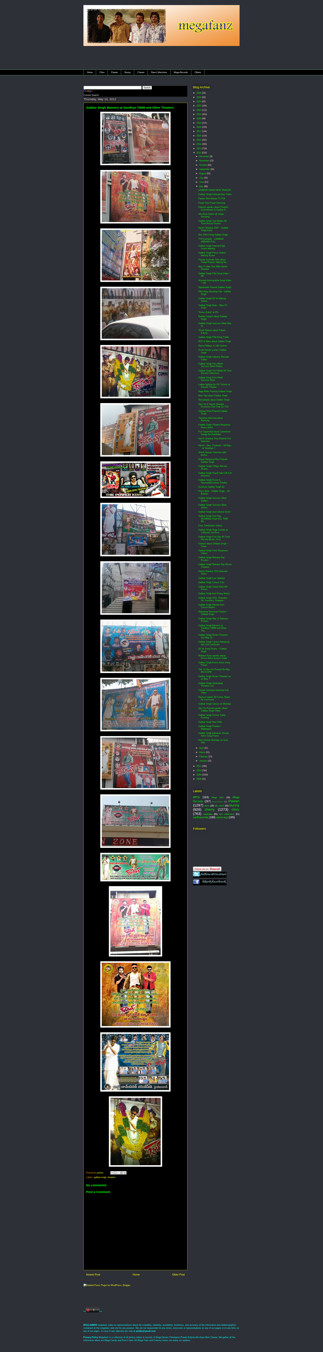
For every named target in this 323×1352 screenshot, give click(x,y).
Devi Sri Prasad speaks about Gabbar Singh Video (212, 709)
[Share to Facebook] (121, 1172)
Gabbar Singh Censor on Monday (214, 704)
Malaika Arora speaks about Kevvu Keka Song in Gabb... (213, 657)
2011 (199, 766)
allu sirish (219, 805)
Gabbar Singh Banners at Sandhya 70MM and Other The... (212, 628)
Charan (140, 72)
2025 (199, 97)
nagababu (207, 814)
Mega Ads (217, 797)
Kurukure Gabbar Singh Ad (211, 487)
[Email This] (112, 1172)
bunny (234, 805)
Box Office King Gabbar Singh (213, 234)
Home (90, 72)
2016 (199, 135)
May (201, 186)
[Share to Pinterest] (125, 1172)
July (201, 178)
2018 (199, 127)
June (202, 182)
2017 (199, 131)
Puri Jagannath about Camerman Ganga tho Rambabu (214, 433)
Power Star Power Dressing (211, 203)
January (203, 760)
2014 (199, 144)
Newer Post (93, 1274)
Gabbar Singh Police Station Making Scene (212, 254)
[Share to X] (118, 1172)
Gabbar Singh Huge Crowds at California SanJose (213, 531)
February (203, 756)
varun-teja (222, 817)
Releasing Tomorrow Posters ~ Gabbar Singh (213, 613)
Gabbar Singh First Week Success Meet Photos (210, 365)
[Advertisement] (149, 58)
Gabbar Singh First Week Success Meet (210, 378)
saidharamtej (200, 817)
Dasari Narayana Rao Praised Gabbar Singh (212, 460)
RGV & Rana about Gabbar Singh (214, 341)
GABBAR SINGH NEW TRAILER (214, 190)
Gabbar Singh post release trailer (214, 512)
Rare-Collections (159, 72)
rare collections (226, 814)
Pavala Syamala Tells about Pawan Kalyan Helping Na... (213, 261)
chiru (235, 809)
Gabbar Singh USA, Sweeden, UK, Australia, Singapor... (213, 599)
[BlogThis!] (115, 1172)
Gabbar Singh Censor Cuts (211, 582)
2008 (199, 779)
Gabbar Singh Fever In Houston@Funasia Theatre (212, 481)
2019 (199, 123)
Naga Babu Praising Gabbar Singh (215, 391)
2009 (199, 774)
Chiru (101, 72)
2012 (199, 152)
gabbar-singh (100, 1177)
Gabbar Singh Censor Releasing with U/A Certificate (213, 643)
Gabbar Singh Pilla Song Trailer (213, 337)
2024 (199, 101)
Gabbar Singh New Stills (210, 722)
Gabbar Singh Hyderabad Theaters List (210, 684)
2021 (199, 114)
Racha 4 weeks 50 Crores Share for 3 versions (214, 698)
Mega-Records (181, 72)
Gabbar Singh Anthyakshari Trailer (215, 194)
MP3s (196, 797)
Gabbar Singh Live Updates (211, 578)
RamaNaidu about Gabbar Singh (214, 400)
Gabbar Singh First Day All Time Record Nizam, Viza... (214, 538)
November (204, 160)
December (204, 156)
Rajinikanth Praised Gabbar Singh (214, 287)
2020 (199, 118)
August (203, 173)
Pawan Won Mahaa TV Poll (211, 198)
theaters (112, 1177)
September (204, 169)
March (202, 752)
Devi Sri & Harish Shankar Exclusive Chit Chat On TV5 (213, 405)
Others (198, 72)
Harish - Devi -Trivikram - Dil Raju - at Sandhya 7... (214, 446)
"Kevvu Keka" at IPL (208, 312)
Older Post (178, 1274)
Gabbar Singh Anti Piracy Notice (214, 593)
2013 (199, 148)
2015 (199, 140)
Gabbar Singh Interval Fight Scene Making (211, 247)
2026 (199, 93)
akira (207, 805)
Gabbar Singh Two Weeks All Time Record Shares (212, 222)
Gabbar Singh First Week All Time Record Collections (214, 372)
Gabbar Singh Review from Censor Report (211, 606)
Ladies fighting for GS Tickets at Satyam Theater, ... (214, 385)
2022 (199, 110)
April (201, 748)
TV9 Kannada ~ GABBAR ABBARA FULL (211, 240)
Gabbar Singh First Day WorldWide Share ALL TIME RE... (213, 518)
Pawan (114, 72)
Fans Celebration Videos (210, 525)
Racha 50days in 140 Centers (212, 345)
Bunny (127, 72)
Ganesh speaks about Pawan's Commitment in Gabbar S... (213, 208)
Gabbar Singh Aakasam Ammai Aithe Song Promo (213, 734)
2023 (199, 105)
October (203, 165)
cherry (210, 809)
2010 (199, 770)
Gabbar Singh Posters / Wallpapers (209, 727)
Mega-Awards (217, 802)
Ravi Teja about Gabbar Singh (212, 395)
